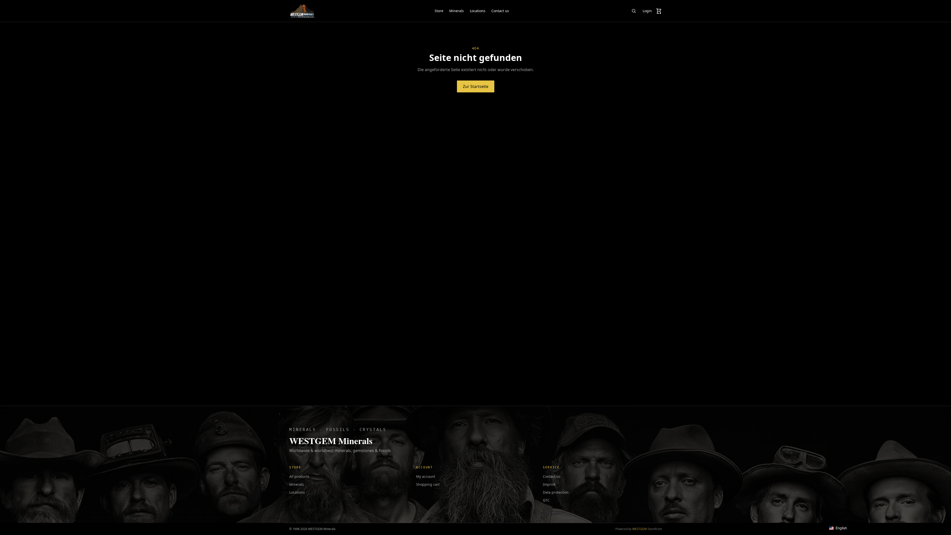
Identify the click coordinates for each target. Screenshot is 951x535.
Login (647, 10)
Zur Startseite (475, 86)
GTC (546, 500)
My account (425, 476)
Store (439, 10)
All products (299, 476)
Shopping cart (428, 484)
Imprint (549, 484)
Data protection (556, 492)
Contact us (500, 10)
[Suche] (634, 11)
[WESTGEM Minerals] (302, 11)
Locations (477, 10)
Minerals (456, 10)
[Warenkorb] (659, 11)
